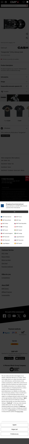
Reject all (14, 429)
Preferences (14, 434)
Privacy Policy (20, 411)
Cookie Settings (12, 410)
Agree (14, 425)
